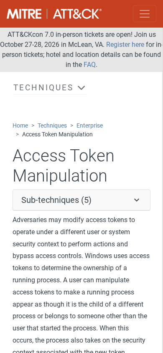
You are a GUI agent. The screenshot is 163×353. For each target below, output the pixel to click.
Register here (125, 45)
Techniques (52, 125)
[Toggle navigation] (144, 13)
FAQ (90, 65)
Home (20, 125)
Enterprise (89, 125)
